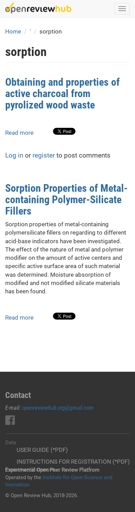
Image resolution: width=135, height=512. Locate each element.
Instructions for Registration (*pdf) (73, 461)
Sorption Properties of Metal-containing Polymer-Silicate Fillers (66, 199)
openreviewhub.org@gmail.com (58, 407)
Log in (14, 155)
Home (13, 31)
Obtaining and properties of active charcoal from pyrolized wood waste (62, 93)
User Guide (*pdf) (42, 449)
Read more (19, 132)
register (44, 155)
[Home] (38, 8)
